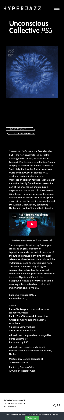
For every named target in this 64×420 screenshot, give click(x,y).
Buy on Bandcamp (18, 129)
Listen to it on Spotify (23, 133)
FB (58, 406)
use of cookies (52, 414)
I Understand (32, 418)
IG (54, 406)
